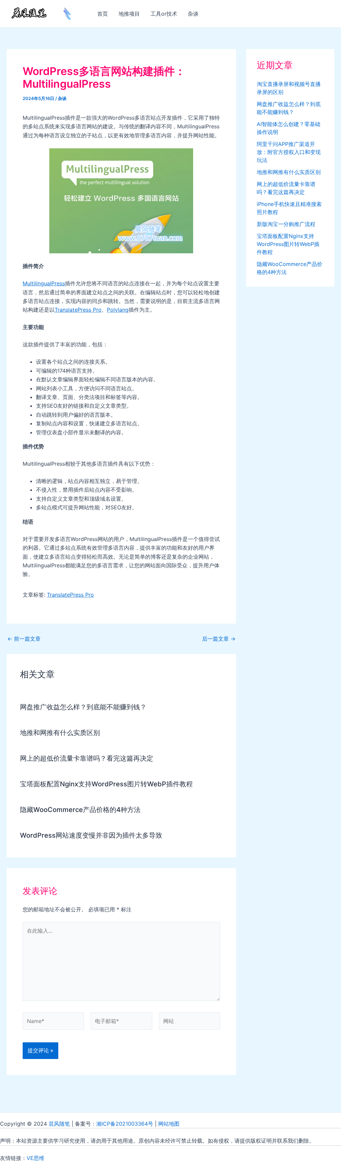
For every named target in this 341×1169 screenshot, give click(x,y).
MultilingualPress (44, 283)
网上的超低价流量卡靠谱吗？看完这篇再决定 (86, 758)
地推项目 (129, 13)
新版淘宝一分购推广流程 (286, 224)
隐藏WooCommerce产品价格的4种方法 (80, 810)
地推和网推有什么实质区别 (60, 733)
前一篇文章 (24, 638)
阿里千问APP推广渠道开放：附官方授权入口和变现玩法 (289, 152)
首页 (102, 13)
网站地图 (168, 1123)
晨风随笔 (59, 1123)
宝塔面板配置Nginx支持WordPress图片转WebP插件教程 (106, 784)
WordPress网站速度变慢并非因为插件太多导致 (91, 835)
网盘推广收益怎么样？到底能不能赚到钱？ (83, 707)
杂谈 (193, 13)
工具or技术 (164, 13)
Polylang (118, 309)
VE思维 (35, 1158)
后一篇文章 (218, 638)
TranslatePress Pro (78, 309)
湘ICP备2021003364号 (124, 1123)
